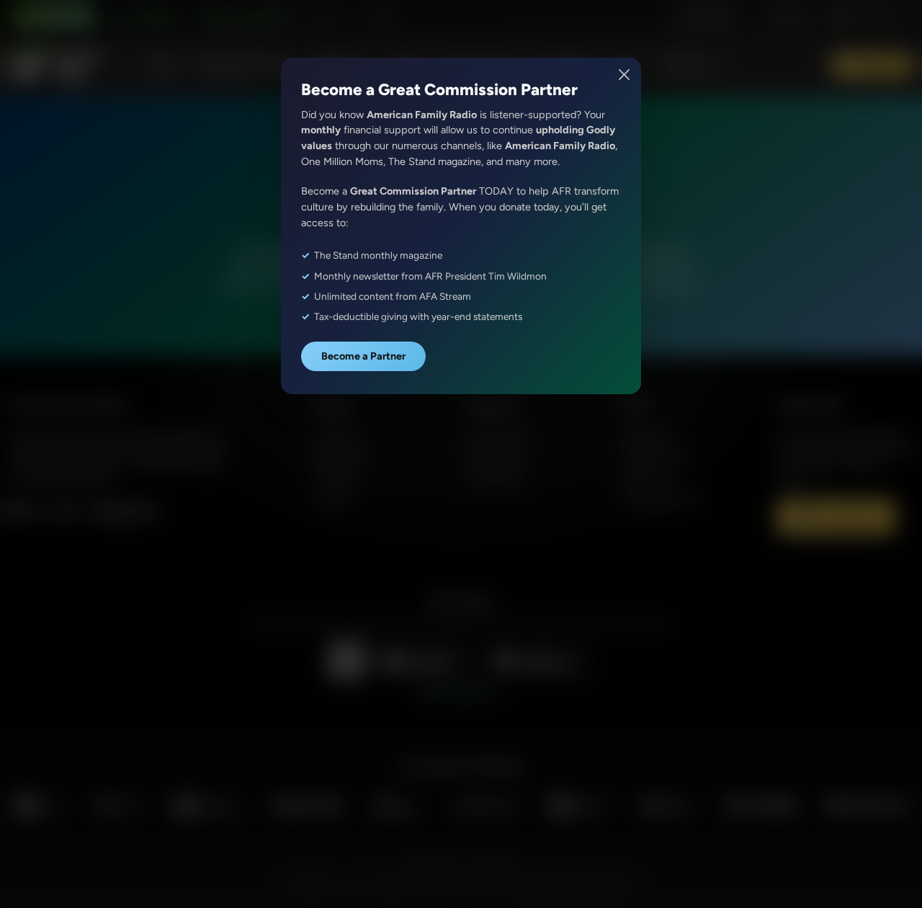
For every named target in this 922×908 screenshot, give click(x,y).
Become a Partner (363, 356)
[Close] (625, 74)
